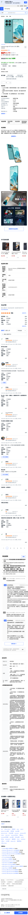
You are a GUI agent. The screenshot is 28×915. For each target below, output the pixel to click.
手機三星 (13, 829)
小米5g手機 (11, 833)
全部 (2, 12)
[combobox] (22, 330)
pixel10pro (23, 839)
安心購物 (3, 883)
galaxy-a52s (13, 841)
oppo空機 (11, 837)
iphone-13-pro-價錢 (5, 831)
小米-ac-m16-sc (7, 829)
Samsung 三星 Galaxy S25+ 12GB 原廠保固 (10, 850)
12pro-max (7, 835)
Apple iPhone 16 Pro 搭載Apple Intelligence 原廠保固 (12, 866)
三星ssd (2, 841)
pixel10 (22, 837)
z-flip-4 (18, 839)
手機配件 (3, 823)
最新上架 (7, 330)
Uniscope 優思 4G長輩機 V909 (8, 848)
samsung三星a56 (14, 835)
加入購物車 (7, 912)
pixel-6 (22, 829)
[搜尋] (25, 12)
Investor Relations (10, 879)
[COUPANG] (5, 895)
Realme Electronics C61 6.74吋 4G (9, 860)
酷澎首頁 (3, 16)
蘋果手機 (13, 839)
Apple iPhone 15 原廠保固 (7, 868)
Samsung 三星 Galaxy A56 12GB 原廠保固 (10, 873)
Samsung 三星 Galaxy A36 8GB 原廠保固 (10, 871)
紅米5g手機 (17, 837)
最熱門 (3, 330)
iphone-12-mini (4, 833)
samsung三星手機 (4, 837)
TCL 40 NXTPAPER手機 (7, 857)
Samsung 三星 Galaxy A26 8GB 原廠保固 (10, 869)
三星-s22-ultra (4, 843)
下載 (25, 2)
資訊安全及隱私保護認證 (17, 883)
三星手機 (12, 831)
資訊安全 (8, 883)
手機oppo (21, 835)
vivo (2, 829)
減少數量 (10, 83)
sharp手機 (17, 831)
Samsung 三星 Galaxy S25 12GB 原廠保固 (10, 852)
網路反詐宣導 (10, 885)
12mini (2, 835)
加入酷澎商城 (3, 885)
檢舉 (22, 649)
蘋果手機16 (19, 841)
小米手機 (7, 841)
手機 (7, 16)
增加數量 (2, 83)
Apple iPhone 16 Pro (6, 855)
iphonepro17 (7, 839)
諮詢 (24, 556)
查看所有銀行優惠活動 (11, 78)
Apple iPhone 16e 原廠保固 (7, 862)
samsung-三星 (23, 833)
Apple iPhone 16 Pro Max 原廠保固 (9, 864)
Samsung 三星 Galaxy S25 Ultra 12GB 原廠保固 (11, 853)
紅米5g (2, 839)
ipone (18, 829)
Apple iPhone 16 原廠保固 (7, 859)
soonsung (16, 833)
